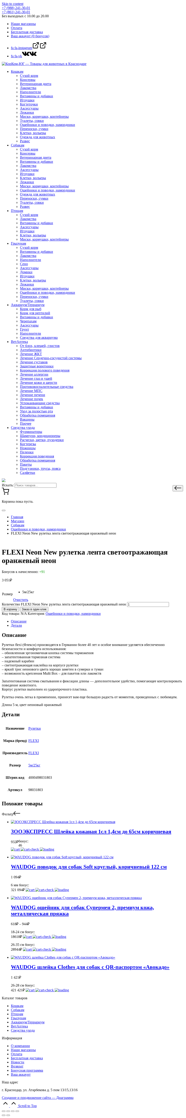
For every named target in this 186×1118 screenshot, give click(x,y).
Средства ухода (23, 1030)
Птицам (17, 1014)
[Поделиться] (8, 1111)
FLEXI (33, 741)
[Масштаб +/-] (17, 1111)
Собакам (17, 1010)
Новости (17, 1062)
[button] (178, 488)
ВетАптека (19, 1026)
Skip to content (12, 4)
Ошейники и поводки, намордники (73, 614)
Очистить (20, 600)
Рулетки (34, 728)
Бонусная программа (27, 1070)
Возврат (17, 1066)
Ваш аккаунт (21, 1074)
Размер (7, 594)
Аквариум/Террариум (27, 1022)
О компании (20, 1046)
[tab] (97, 621)
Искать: (8, 485)
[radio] (28, 592)
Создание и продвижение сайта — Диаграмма (37, 1098)
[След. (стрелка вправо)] (8, 1115)
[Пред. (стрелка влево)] (3, 1115)
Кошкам (17, 1006)
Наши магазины (23, 1050)
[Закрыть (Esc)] (3, 1111)
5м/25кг (34, 765)
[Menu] (3, 510)
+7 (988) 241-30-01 (16, 8)
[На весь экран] (13, 1111)
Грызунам (18, 1018)
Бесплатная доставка (27, 1058)
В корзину (10, 609)
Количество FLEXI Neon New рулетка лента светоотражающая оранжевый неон (64, 604)
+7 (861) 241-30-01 (16, 12)
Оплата (16, 1054)
